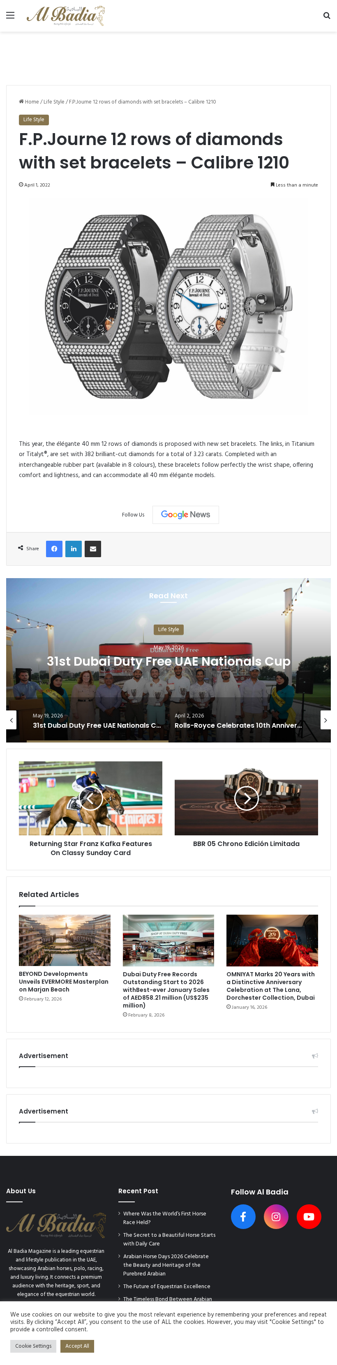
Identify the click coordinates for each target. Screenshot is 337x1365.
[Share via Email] (93, 549)
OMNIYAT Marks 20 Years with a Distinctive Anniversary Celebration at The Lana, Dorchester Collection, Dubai (270, 986)
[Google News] (185, 515)
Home (31, 102)
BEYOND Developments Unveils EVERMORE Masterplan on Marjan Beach (63, 982)
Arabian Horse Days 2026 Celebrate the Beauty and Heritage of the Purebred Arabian (166, 1265)
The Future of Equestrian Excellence (166, 1286)
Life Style (54, 102)
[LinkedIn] (73, 549)
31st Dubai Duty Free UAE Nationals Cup (169, 661)
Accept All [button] (77, 1346)
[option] (168, 660)
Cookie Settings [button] (33, 1346)
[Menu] (10, 18)
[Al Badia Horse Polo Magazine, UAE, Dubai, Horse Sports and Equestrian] (66, 16)
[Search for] (327, 18)
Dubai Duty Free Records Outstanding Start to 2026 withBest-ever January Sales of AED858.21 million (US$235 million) (166, 990)
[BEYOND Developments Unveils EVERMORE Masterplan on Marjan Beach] (65, 940)
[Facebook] (54, 549)
